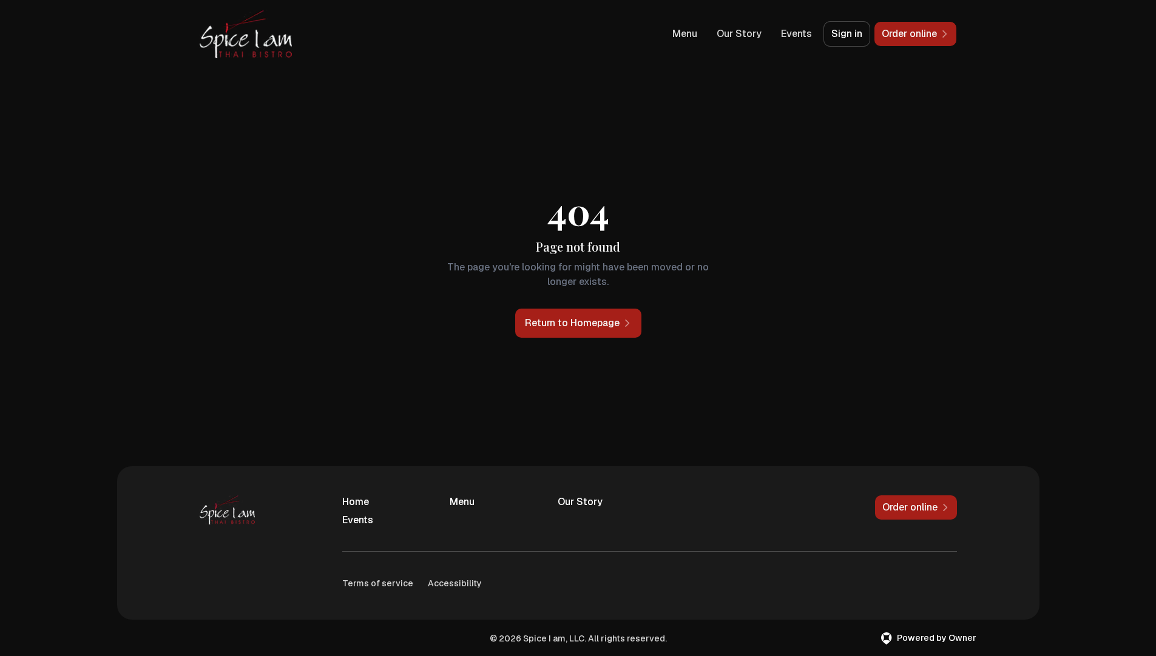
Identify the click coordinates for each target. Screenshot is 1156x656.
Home (355, 501)
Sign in (846, 33)
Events (796, 33)
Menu (684, 33)
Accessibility (455, 583)
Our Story (739, 33)
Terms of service (377, 583)
